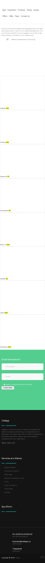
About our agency (10, 485)
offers (4, 16)
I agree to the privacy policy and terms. (18, 384)
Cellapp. (17, 558)
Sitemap (7, 492)
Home (6, 482)
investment (11, 10)
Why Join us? (8, 443)
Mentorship (8, 474)
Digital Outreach (10, 467)
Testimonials (8, 489)
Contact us (25, 16)
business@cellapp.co (21, 541)
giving (29, 10)
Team (17, 16)
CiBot (11, 16)
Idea (4, 10)
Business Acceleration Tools (14, 478)
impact (36, 10)
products (21, 10)
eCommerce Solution (11, 471)
